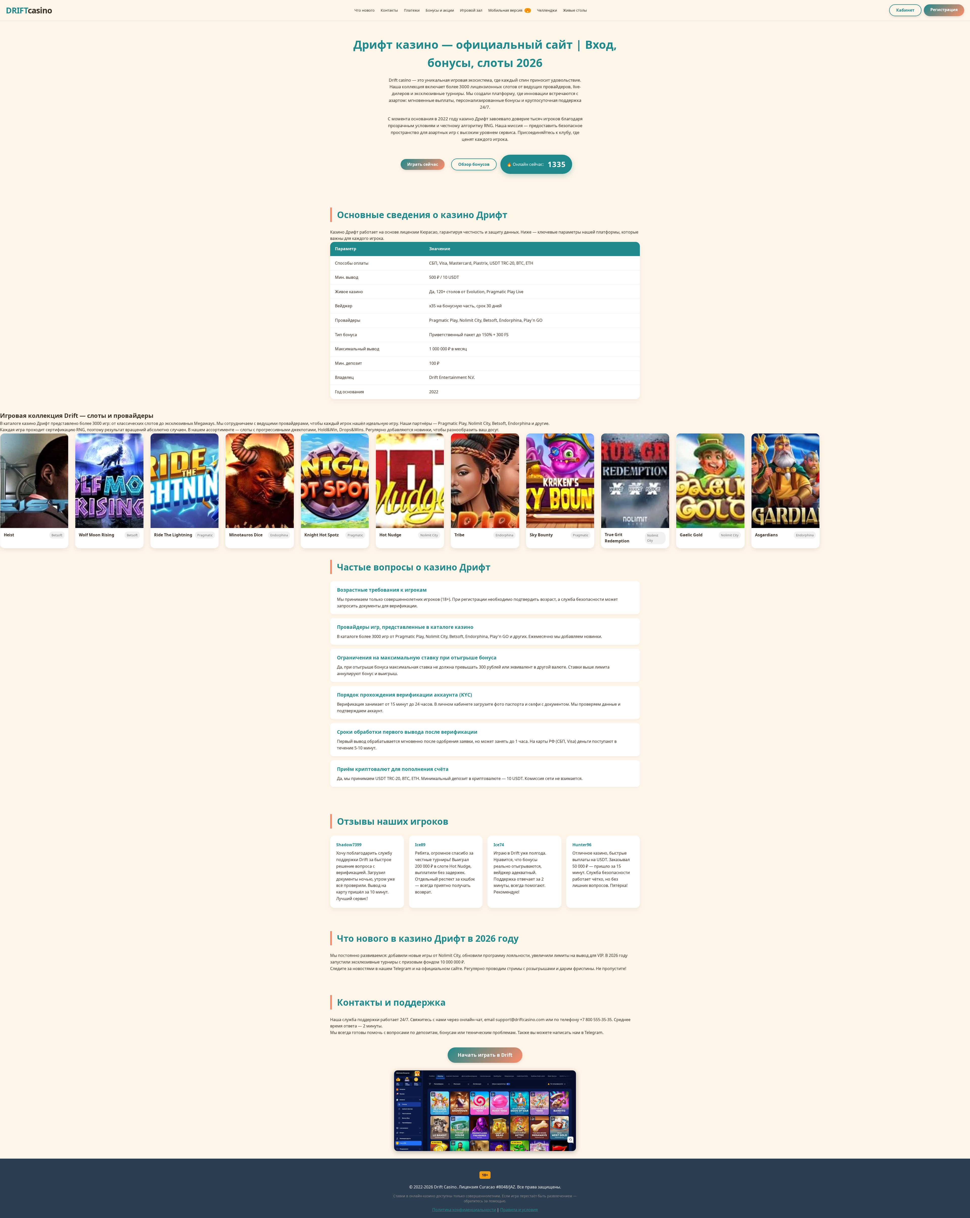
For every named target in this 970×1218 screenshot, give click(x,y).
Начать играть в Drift (485, 1054)
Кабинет (905, 10)
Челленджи (547, 10)
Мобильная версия (508, 10)
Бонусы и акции (440, 10)
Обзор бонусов (474, 164)
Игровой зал (471, 10)
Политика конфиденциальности (464, 1209)
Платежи (412, 10)
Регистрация (944, 9)
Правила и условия (519, 1209)
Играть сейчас (422, 164)
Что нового (364, 10)
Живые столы (575, 10)
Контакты (389, 10)
